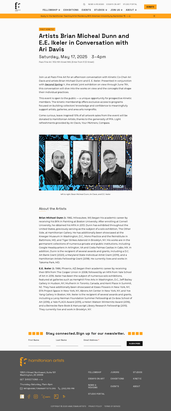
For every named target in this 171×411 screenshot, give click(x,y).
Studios (137, 372)
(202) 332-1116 (68, 389)
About (136, 386)
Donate (150, 6)
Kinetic (137, 378)
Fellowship (94, 372)
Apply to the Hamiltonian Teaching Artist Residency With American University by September (83, 16)
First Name (33, 340)
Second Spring (54, 84)
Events (86, 9)
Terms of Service (112, 406)
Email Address (91, 340)
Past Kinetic (47, 29)
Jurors (115, 372)
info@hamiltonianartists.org (40, 389)
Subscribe (134, 343)
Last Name (61, 340)
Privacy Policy (95, 406)
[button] (51, 9)
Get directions (29, 379)
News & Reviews (96, 4)
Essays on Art (113, 4)
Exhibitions (71, 9)
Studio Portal (130, 4)
